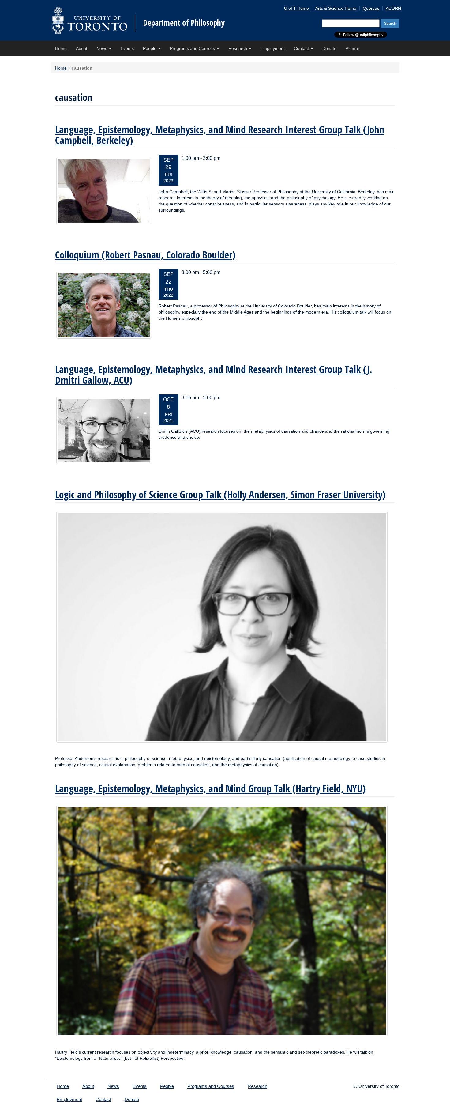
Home (61, 48)
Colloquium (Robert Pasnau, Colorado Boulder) (145, 254)
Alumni (352, 48)
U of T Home (296, 8)
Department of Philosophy (184, 22)
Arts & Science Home (335, 8)
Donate (329, 48)
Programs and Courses (193, 48)
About (81, 48)
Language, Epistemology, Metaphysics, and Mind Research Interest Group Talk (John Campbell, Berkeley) (219, 135)
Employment (273, 48)
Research (238, 48)
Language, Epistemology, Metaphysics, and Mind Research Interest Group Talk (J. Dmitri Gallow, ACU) (213, 374)
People (150, 48)
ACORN (393, 8)
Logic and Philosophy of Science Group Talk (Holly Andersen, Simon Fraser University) (220, 494)
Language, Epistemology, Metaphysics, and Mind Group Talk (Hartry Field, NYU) (210, 788)
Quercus (371, 8)
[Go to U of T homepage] (90, 20)
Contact (302, 48)
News (102, 48)
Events (127, 48)
